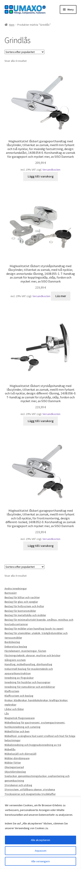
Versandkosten (51, 169)
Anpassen (40, 850)
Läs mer (60, 296)
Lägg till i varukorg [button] (40, 176)
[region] (40, 833)
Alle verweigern (40, 861)
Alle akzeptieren (40, 840)
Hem (11, 24)
